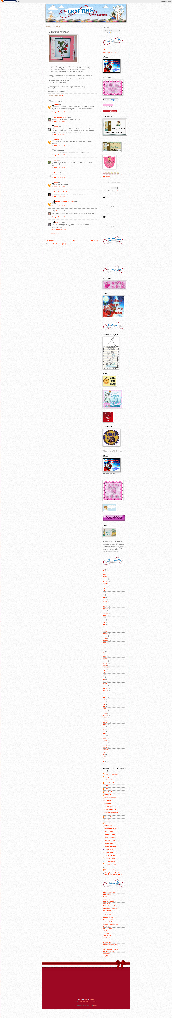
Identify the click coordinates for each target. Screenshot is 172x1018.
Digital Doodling (109, 791)
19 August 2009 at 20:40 (58, 205)
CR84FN (105, 897)
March (104, 572)
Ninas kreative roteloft (110, 817)
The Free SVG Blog (109, 855)
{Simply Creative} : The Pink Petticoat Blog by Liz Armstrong (113, 873)
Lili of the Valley (107, 937)
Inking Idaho (107, 800)
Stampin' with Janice (110, 846)
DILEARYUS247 (108, 794)
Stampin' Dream (108, 843)
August (104, 588)
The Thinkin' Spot (109, 867)
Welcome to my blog (110, 870)
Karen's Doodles (107, 935)
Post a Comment (54, 233)
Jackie (56, 160)
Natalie (56, 173)
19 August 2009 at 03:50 (58, 186)
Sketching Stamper (109, 840)
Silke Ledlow (58, 211)
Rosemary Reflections (110, 828)
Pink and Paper (108, 825)
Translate (115, 33)
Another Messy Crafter (110, 783)
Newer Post (50, 240)
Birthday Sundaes (107, 894)
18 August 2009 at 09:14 (58, 167)
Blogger (95, 1005)
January (105, 576)
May (104, 595)
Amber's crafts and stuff (109, 892)
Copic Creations (107, 910)
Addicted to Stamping (110, 780)
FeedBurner (118, 191)
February (105, 574)
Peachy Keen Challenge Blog (110, 949)
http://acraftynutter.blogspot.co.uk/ (64, 201)
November (105, 581)
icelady (56, 126)
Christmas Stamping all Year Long (111, 906)
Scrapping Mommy (109, 834)
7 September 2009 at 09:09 (59, 229)
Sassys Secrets (108, 831)
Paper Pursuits (108, 819)
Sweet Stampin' (107, 953)
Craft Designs (108, 789)
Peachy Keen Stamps (110, 822)
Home (73, 240)
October (105, 583)
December (105, 579)
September (105, 585)
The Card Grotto (108, 849)
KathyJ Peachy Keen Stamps (62, 192)
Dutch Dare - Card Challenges (110, 924)
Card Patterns (106, 899)
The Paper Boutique (109, 861)
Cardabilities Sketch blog (109, 901)
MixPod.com (94, 1001)
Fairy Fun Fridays (107, 928)
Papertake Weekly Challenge (110, 944)
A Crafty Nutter (108, 777)
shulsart (56, 104)
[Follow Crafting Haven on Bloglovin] (110, 100)
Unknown (107, 49)
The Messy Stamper (109, 858)
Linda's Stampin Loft (110, 809)
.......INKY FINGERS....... (111, 774)
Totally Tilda (106, 956)
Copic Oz (105, 912)
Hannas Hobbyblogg (110, 797)
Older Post (95, 240)
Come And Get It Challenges (110, 908)
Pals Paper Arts (107, 942)
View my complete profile (109, 52)
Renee (56, 182)
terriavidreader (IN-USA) (60, 117)
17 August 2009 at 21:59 (58, 145)
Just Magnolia (106, 933)
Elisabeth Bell (106, 926)
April (104, 570)
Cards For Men (106, 903)
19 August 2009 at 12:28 (58, 196)
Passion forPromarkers (108, 947)
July (104, 590)
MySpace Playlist (84, 1001)
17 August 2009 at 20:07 (58, 121)
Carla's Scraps (108, 786)
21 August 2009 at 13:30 (58, 217)
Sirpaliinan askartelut (110, 837)
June (104, 592)
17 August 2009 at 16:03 (58, 112)
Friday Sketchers (107, 931)
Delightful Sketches (108, 919)
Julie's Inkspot (108, 806)
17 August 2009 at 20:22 (58, 134)
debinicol (56, 139)
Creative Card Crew (108, 915)
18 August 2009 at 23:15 (58, 177)
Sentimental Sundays (108, 951)
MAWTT (105, 940)
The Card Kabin (108, 852)
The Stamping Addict (110, 864)
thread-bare (58, 222)
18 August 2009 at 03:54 (58, 155)
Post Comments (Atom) (59, 244)
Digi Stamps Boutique (108, 921)
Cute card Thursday (108, 917)
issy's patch (107, 803)
